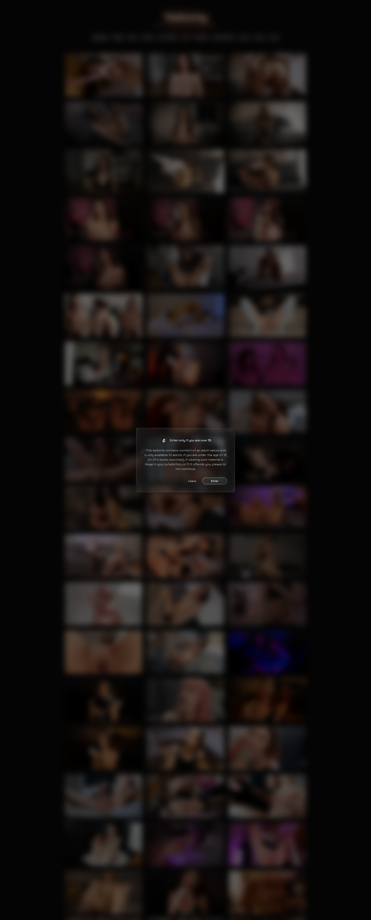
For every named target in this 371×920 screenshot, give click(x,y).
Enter (214, 481)
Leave (192, 481)
